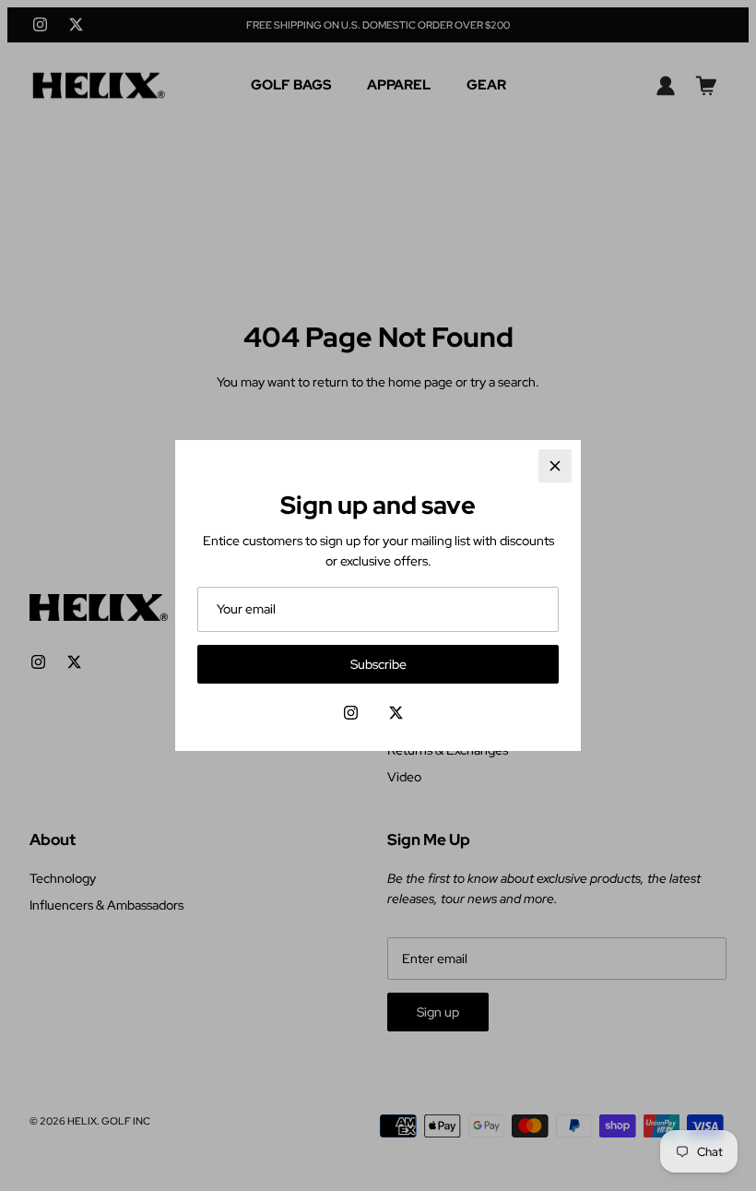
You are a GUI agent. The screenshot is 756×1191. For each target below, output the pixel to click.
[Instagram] (351, 713)
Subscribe (378, 664)
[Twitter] (396, 713)
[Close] (555, 465)
